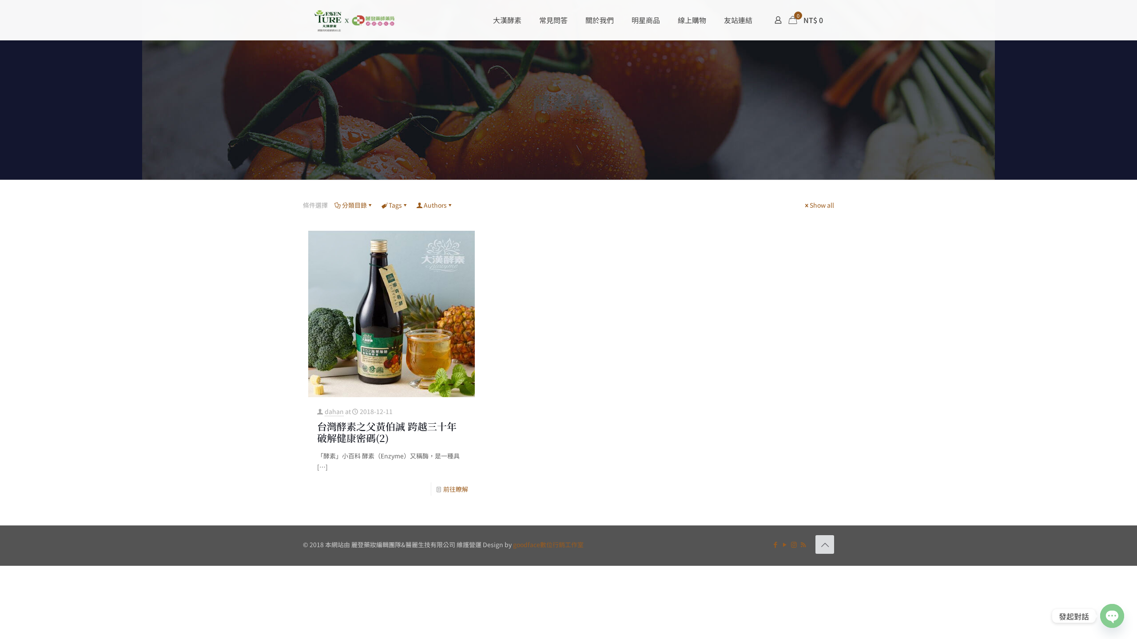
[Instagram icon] (794, 544)
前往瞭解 (455, 489)
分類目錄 (354, 205)
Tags (395, 205)
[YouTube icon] (784, 544)
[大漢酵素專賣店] (354, 20)
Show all (822, 205)
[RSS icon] (803, 544)
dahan (334, 411)
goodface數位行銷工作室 (548, 544)
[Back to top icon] (824, 544)
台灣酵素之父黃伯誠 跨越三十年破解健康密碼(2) (387, 432)
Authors (435, 205)
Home (548, 120)
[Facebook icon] (775, 544)
